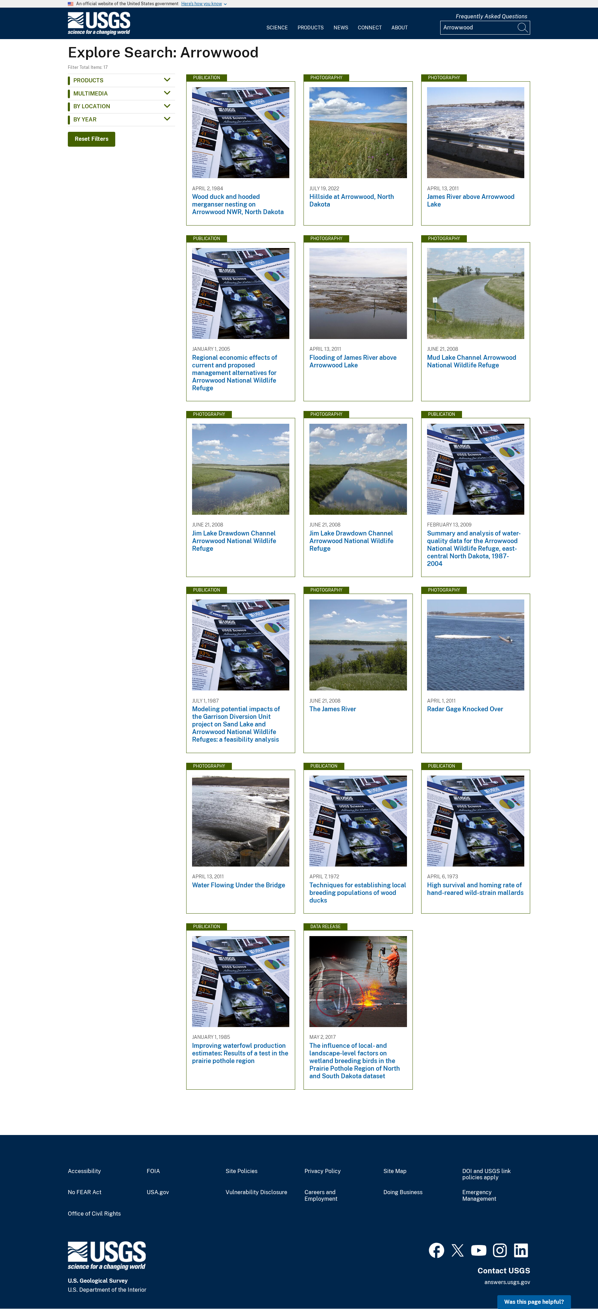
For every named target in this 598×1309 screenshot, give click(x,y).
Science (277, 27)
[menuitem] (277, 23)
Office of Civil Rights (94, 1214)
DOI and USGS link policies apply (486, 1174)
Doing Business (403, 1192)
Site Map (395, 1171)
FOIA (153, 1171)
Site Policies (241, 1171)
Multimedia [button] (90, 93)
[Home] (99, 33)
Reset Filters (91, 139)
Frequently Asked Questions (491, 16)
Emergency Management (479, 1195)
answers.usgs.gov (507, 1282)
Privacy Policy (323, 1171)
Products (311, 27)
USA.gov (158, 1192)
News (341, 27)
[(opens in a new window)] (436, 1249)
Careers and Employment (321, 1195)
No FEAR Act (84, 1192)
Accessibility (84, 1171)
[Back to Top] (573, 1284)
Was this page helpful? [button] (534, 1302)
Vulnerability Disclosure (256, 1192)
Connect (370, 27)
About (399, 27)
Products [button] (88, 80)
